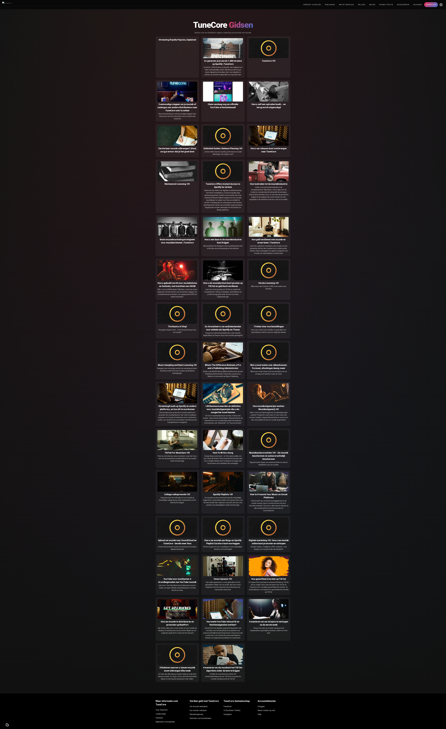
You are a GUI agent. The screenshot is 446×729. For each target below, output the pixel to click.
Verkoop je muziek (312, 4)
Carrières (159, 718)
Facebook (228, 706)
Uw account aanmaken (199, 706)
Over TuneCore (162, 710)
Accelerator (403, 4)
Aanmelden (431, 4)
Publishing (330, 4)
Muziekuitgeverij (196, 714)
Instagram (228, 714)
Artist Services (346, 4)
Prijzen (361, 4)
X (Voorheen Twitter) (232, 710)
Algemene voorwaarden (165, 722)
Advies (372, 4)
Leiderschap (161, 714)
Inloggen (417, 4)
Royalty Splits (386, 4)
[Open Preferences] (7, 725)
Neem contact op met (266, 710)
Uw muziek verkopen (198, 710)
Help (259, 714)
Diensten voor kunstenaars (200, 718)
